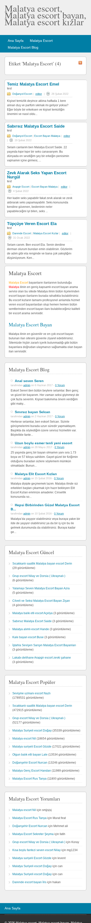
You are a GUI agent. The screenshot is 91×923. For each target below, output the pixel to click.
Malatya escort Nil (24, 738)
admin (26, 385)
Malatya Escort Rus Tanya (29, 778)
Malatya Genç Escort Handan (31, 770)
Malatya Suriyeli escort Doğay (32, 730)
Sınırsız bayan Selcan (32, 412)
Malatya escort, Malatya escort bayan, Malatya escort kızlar (45, 15)
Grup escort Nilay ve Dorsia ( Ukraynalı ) (38, 576)
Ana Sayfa (16, 41)
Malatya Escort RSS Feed (80, 63)
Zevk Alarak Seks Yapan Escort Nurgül (36, 175)
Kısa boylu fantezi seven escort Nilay (36, 850)
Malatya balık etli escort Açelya (32, 613)
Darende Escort (21, 233)
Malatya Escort (41, 41)
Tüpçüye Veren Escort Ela (32, 223)
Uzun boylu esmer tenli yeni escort (43, 443)
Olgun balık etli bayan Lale (30, 754)
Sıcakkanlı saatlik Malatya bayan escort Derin (42, 563)
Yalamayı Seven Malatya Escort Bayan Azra (41, 588)
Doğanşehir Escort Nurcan (29, 762)
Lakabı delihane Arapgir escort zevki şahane (41, 657)
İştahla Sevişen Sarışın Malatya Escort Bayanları (44, 645)
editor (38, 93)
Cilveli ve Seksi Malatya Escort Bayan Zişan (41, 600)
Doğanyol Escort (22, 93)
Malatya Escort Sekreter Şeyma (33, 834)
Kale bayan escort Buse (28, 637)
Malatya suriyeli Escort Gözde (31, 746)
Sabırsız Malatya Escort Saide (36, 126)
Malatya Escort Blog (23, 47)
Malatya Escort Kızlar (45, 233)
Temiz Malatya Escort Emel (33, 84)
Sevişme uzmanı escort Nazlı (31, 693)
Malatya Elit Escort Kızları (36, 474)
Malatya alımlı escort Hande (30, 629)
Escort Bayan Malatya (47, 135)
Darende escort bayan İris (29, 882)
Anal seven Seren (29, 381)
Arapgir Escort (20, 186)
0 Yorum (60, 385)
